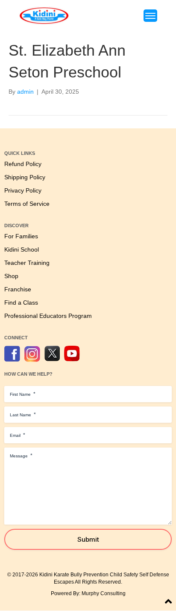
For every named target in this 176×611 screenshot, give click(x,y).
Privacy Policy (22, 190)
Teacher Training (27, 263)
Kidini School (21, 249)
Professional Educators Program (48, 316)
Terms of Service (27, 204)
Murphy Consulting (104, 593)
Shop (11, 276)
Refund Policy (22, 164)
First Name (22, 394)
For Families (21, 236)
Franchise (17, 289)
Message (21, 456)
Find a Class (21, 303)
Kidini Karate (54, 575)
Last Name (23, 415)
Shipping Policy (24, 177)
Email (17, 435)
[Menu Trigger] (150, 15)
